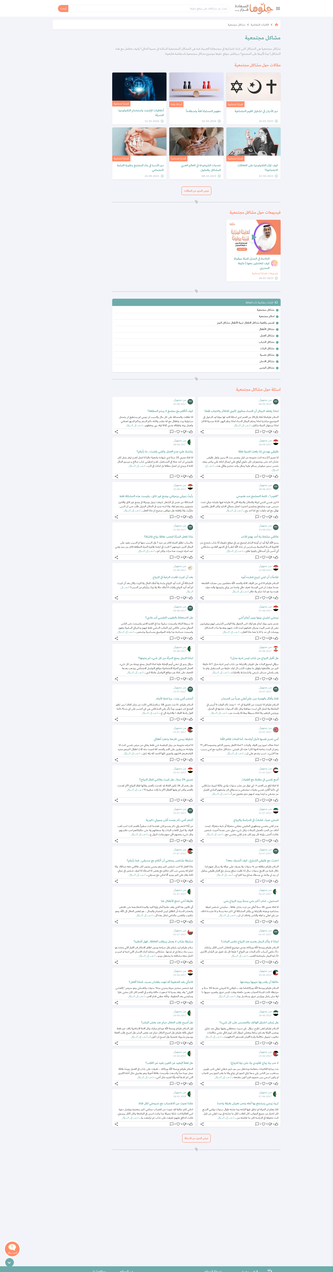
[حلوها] (254, 8)
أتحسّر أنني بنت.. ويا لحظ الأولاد (174, 698)
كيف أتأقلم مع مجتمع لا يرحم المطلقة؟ (170, 411)
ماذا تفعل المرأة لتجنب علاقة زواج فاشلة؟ (168, 536)
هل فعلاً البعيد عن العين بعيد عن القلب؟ (169, 1063)
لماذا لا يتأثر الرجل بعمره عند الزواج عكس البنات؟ (250, 941)
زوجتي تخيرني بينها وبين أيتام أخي (258, 617)
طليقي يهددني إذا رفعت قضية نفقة (258, 451)
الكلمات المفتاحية (260, 25)
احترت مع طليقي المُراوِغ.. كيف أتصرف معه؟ (252, 860)
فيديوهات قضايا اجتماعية (265, 273)
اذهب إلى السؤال (242, 425)
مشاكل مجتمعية (236, 25)
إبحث (63, 8)
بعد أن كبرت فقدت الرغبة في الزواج (173, 577)
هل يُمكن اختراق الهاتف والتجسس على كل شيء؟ (249, 1022)
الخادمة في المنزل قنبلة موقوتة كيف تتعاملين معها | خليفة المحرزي (252, 263)
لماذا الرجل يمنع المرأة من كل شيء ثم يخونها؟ (165, 658)
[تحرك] (9, 1262)
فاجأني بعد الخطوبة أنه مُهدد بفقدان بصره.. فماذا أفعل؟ (161, 982)
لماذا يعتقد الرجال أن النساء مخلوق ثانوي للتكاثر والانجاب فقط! (241, 411)
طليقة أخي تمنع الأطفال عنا (177, 901)
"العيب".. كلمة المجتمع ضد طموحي (257, 496)
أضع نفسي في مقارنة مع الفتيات (260, 779)
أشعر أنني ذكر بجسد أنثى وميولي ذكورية (169, 820)
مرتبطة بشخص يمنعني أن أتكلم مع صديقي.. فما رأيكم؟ (160, 860)
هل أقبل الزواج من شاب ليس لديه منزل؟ (254, 658)
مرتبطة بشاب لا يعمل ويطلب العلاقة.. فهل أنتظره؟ (163, 941)
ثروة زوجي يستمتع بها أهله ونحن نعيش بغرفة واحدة (248, 1103)
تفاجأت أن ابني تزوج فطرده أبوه (260, 577)
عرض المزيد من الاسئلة (196, 1138)
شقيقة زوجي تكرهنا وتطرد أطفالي (173, 739)
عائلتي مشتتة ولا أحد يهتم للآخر (260, 536)
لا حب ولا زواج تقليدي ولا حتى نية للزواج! (254, 1063)
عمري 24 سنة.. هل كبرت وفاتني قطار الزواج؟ (166, 779)
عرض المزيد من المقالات (196, 191)
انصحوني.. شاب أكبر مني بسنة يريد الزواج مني (251, 901)
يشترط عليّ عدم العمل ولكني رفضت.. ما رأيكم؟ (165, 451)
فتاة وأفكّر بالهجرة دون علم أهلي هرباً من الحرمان (250, 698)
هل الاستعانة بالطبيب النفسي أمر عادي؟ (169, 617)
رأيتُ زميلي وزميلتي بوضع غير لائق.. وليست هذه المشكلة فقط (156, 496)
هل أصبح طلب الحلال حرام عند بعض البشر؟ (167, 1022)
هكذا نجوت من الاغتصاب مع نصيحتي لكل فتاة (166, 1103)
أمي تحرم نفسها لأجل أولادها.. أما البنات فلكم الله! (249, 739)
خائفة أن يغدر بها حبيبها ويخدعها (259, 982)
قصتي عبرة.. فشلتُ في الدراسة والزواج (256, 820)
